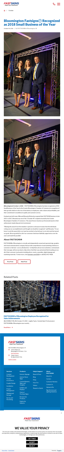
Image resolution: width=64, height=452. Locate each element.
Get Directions (15, 353)
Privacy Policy (4, 450)
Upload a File (50, 387)
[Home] (11, 4)
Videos (35, 385)
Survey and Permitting (9, 398)
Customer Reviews (51, 382)
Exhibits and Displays (23, 388)
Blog (34, 377)
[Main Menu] (58, 4)
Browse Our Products (23, 397)
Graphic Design (10, 383)
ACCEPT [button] (32, 442)
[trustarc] (59, 450)
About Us (49, 376)
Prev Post (10, 261)
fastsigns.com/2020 (33, 254)
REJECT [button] (32, 446)
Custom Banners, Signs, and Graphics (25, 383)
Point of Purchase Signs (24, 393)
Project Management (10, 389)
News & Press (37, 374)
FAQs (34, 380)
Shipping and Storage (10, 394)
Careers (48, 379)
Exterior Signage (25, 374)
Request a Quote (38, 388)
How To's (35, 382)
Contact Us (49, 384)
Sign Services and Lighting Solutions (51, 391)
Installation (9, 386)
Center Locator (12, 359)
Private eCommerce (10, 379)
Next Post (24, 261)
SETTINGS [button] (32, 438)
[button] (61, 413)
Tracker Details (11, 450)
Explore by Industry (23, 402)
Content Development (10, 375)
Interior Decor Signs (24, 378)
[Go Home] (4, 10)
